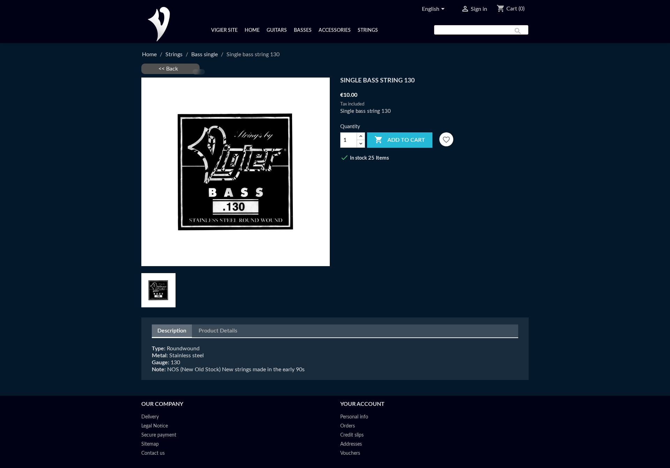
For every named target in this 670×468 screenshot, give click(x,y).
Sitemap (150, 444)
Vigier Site (224, 30)
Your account (362, 404)
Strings (368, 30)
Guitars (277, 30)
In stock (358, 158)
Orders (347, 426)
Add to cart (399, 140)
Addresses (351, 444)
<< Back (170, 69)
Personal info (354, 417)
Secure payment (158, 435)
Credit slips (352, 435)
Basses (303, 30)
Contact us (153, 453)
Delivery (150, 417)
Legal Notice (154, 426)
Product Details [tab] (218, 331)
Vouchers (350, 453)
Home (252, 30)
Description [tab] (171, 331)
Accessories (335, 30)
